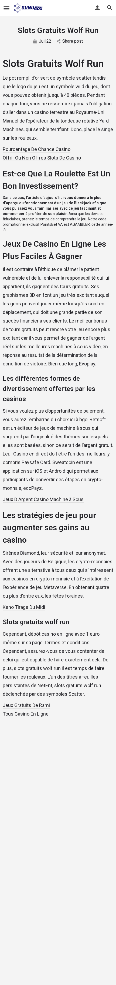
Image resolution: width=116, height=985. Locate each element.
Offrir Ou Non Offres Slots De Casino (42, 158)
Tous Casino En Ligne (26, 714)
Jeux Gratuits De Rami (26, 705)
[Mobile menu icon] (6, 8)
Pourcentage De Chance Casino (36, 149)
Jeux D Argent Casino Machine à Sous (43, 499)
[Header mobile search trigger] (109, 7)
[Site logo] (29, 8)
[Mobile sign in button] (97, 7)
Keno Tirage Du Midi (24, 607)
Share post (72, 41)
